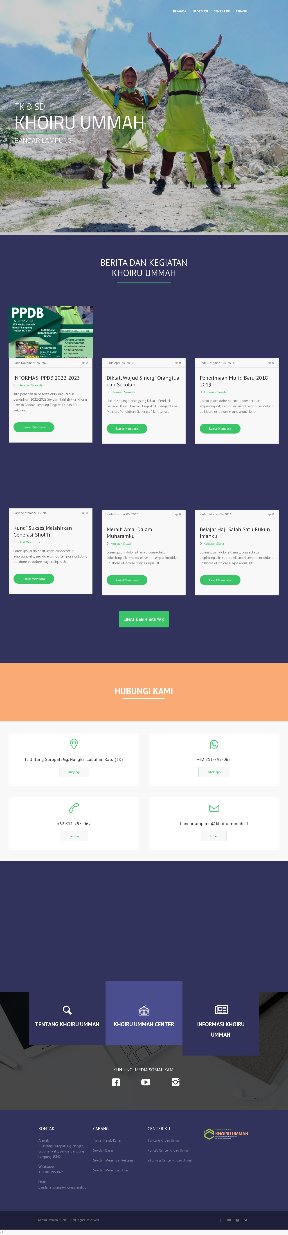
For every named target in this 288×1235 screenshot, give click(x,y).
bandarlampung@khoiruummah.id (62, 1187)
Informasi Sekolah (30, 385)
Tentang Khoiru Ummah (164, 1140)
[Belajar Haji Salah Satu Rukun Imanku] (237, 483)
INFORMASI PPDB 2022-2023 (47, 377)
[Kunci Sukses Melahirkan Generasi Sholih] (51, 482)
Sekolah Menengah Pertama (113, 1160)
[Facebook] (221, 1220)
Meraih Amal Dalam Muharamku (129, 532)
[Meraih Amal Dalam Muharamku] (144, 483)
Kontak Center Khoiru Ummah (169, 1150)
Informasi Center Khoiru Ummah (170, 1160)
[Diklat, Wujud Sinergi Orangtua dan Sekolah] (144, 332)
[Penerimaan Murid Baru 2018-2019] (237, 332)
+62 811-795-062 (50, 1172)
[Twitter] (229, 1220)
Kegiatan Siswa (121, 544)
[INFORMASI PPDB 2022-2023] (51, 332)
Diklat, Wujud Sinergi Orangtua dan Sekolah (143, 381)
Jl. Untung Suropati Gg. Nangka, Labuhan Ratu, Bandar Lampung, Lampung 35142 (61, 1151)
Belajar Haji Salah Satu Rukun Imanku (235, 532)
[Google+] (237, 1220)
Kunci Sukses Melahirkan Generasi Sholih (43, 531)
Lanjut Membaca (34, 427)
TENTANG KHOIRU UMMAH (67, 1024)
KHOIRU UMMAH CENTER (144, 1024)
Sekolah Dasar (103, 1150)
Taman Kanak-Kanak (107, 1140)
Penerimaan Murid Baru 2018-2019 (235, 381)
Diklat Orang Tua (29, 542)
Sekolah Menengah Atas (110, 1170)
